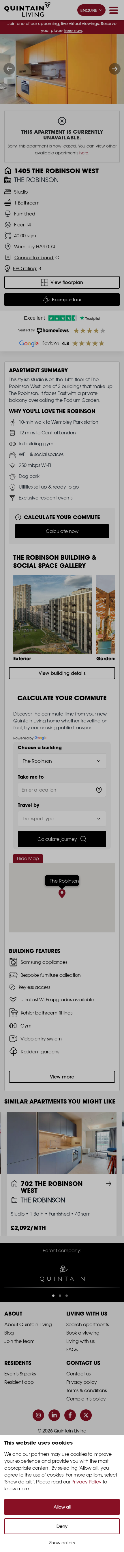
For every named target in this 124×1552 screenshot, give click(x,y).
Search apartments (87, 1324)
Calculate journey (57, 839)
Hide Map (28, 858)
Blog (9, 1333)
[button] (53, 1295)
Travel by (28, 805)
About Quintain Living (28, 1324)
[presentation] (9, 69)
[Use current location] (99, 790)
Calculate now (62, 531)
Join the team (19, 1341)
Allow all (62, 1507)
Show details (62, 1542)
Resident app (19, 1382)
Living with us (80, 1341)
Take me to (31, 777)
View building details (62, 673)
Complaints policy (86, 1399)
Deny (62, 1526)
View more (62, 1077)
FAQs (72, 1349)
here (83, 152)
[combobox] (62, 790)
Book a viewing (82, 1333)
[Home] (27, 10)
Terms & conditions (86, 1390)
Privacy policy (81, 1382)
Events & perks (20, 1374)
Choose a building (40, 747)
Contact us (78, 1374)
